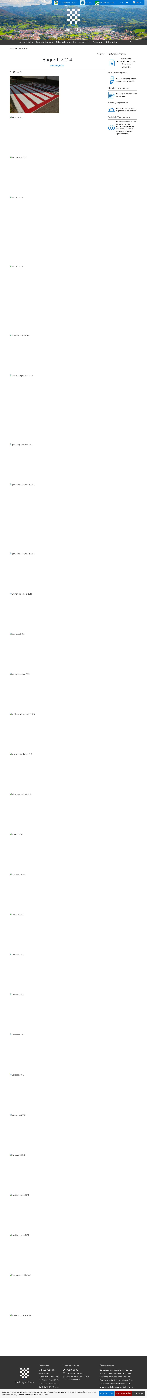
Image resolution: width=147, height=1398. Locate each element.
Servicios (82, 42)
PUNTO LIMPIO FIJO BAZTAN (51, 1380)
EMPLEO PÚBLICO (46, 1370)
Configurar (139, 1393)
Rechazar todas (123, 1393)
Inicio (12, 49)
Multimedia (111, 42)
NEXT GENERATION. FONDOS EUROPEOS (56, 1387)
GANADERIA (43, 1373)
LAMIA (88, 3)
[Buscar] (131, 42)
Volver (101, 54)
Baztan (96, 42)
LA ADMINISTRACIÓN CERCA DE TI (53, 1377)
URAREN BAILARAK (67, 3)
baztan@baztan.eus (75, 1373)
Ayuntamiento (43, 42)
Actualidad (25, 42)
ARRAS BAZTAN (107, 3)
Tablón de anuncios (66, 42)
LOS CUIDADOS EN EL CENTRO (51, 1384)
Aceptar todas (106, 1393)
